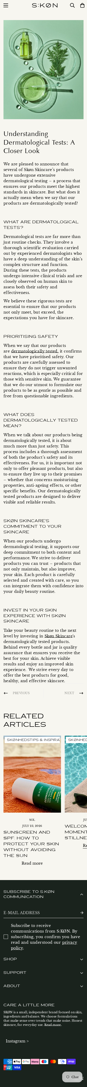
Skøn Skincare (59, 636)
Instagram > (17, 1041)
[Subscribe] (78, 913)
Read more (32, 863)
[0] (81, 5)
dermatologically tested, (35, 351)
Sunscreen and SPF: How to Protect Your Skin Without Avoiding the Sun (31, 844)
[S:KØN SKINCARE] (45, 5)
